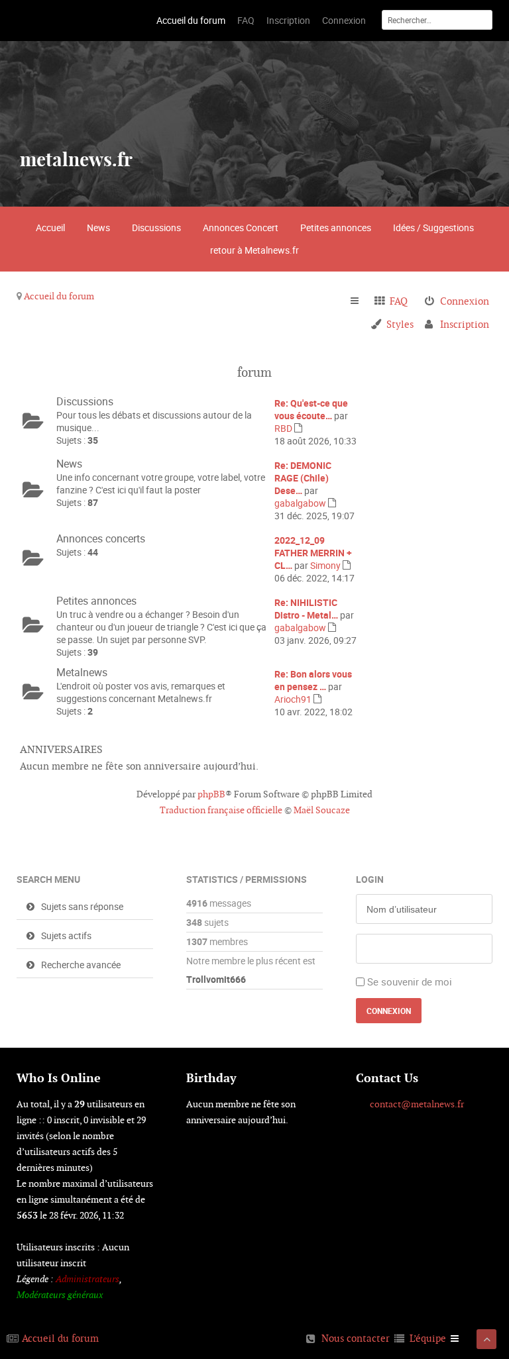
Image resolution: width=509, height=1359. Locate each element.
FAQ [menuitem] (399, 301)
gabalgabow (300, 503)
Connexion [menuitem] (464, 301)
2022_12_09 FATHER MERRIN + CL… (313, 553)
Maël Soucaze (322, 810)
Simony (325, 565)
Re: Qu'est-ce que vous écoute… (311, 409)
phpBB (211, 794)
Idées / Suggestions (433, 227)
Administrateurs (87, 1279)
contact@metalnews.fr (417, 1104)
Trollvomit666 (216, 979)
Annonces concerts (100, 538)
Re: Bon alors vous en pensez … (313, 680)
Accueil (50, 227)
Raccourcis (360, 301)
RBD (283, 428)
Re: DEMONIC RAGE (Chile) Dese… (302, 478)
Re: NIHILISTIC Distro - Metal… (306, 608)
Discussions (156, 227)
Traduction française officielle (221, 810)
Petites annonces (335, 227)
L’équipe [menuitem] (428, 1338)
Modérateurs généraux (60, 1295)
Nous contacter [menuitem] (355, 1338)
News (98, 227)
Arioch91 (292, 699)
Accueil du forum (59, 296)
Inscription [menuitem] (464, 324)
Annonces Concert (240, 227)
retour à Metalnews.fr (254, 250)
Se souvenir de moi (409, 981)
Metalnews (81, 672)
